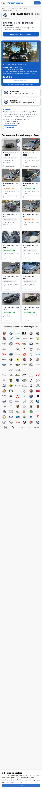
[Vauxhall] (31, 422)
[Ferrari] (17, 359)
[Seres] (17, 412)
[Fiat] (24, 359)
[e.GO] (37, 354)
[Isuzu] (24, 370)
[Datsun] (10, 354)
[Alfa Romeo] (37, 333)
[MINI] (10, 396)
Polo (25, 8)
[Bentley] (4, 344)
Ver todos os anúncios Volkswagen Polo (21, 327)
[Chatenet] (37, 344)
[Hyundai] (10, 370)
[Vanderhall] (24, 422)
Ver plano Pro (9, 127)
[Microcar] (37, 391)
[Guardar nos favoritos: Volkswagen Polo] (18, 141)
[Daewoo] (37, 349)
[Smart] (4, 417)
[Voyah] (13, 427)
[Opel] (24, 401)
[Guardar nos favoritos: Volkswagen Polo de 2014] (38, 141)
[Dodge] (17, 354)
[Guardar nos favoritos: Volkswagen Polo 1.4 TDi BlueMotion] (18, 172)
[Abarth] (4, 333)
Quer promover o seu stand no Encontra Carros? (21, 84)
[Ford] (4, 365)
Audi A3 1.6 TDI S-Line (12, 67)
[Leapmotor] (31, 380)
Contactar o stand (20, 81)
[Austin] (31, 339)
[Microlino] (4, 396)
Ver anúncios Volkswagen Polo (20, 34)
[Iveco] (31, 370)
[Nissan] (4, 401)
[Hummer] (37, 365)
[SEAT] (10, 412)
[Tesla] (37, 417)
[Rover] (37, 406)
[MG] (31, 391)
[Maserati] (31, 386)
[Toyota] (4, 422)
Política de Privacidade (16, 782)
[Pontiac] (10, 406)
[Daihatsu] (4, 354)
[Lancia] (17, 380)
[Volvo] (5, 427)
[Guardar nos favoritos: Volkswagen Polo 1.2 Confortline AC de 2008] (38, 264)
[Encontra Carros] (15, 3)
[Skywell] (37, 412)
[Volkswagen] (37, 422)
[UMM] (17, 422)
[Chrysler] (10, 349)
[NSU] (10, 401)
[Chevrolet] (4, 349)
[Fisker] (37, 359)
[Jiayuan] (24, 375)
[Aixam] (31, 333)
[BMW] (10, 344)
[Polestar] (4, 406)
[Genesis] (24, 365)
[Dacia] (31, 349)
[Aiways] (24, 333)
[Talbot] (31, 417)
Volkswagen (18, 8)
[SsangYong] (10, 417)
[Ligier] (4, 386)
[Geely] (17, 365)
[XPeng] (28, 427)
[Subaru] (17, 417)
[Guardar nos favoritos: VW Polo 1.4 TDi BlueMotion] (38, 172)
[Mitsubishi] (17, 396)
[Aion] (17, 333)
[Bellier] (37, 339)
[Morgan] (24, 396)
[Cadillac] (24, 344)
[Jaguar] (4, 375)
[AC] (10, 333)
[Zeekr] (36, 427)
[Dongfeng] (24, 354)
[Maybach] (4, 391)
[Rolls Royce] (31, 406)
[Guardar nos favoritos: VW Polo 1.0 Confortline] (18, 203)
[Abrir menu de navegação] (3, 2)
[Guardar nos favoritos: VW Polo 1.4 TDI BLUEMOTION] (18, 234)
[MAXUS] (37, 386)
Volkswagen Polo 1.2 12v (9, 10)
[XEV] (21, 427)
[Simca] (24, 412)
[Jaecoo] (37, 370)
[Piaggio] (37, 401)
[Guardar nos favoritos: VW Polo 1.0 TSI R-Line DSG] (38, 234)
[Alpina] (4, 339)
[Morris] (31, 396)
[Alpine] (10, 339)
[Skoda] (31, 412)
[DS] (31, 354)
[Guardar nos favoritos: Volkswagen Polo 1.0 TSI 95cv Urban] (18, 295)
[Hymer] (4, 370)
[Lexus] (37, 380)
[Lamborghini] (10, 380)
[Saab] (4, 412)
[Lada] (4, 380)
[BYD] (17, 344)
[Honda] (31, 365)
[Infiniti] (17, 370)
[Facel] (10, 359)
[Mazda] (10, 391)
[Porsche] (17, 406)
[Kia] (37, 375)
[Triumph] (10, 422)
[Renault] (24, 406)
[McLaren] (17, 391)
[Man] (24, 386)
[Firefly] (31, 359)
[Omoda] (17, 401)
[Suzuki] (24, 417)
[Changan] (31, 344)
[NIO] (37, 396)
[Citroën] (17, 349)
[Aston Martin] (17, 339)
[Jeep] (17, 375)
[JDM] (10, 375)
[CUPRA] (24, 349)
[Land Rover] (24, 380)
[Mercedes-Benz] (24, 391)
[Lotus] (10, 386)
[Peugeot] (31, 401)
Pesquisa (10, 8)
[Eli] (4, 359)
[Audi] (24, 339)
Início (3, 8)
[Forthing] (10, 365)
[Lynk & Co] (17, 386)
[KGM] (31, 375)
